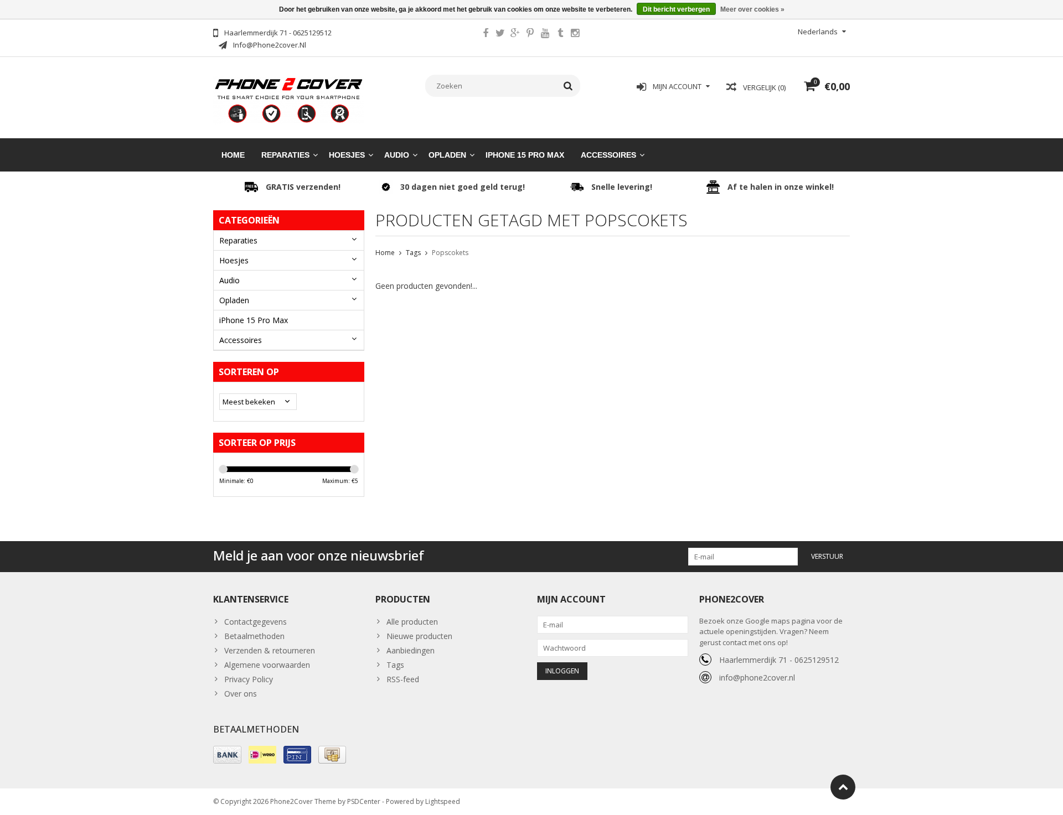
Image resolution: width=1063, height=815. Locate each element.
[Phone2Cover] (288, 99)
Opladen (447, 154)
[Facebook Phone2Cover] (485, 34)
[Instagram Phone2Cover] (575, 34)
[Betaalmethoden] (227, 755)
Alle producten (412, 621)
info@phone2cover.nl (757, 677)
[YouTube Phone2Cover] (545, 34)
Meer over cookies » (752, 9)
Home (233, 154)
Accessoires (608, 154)
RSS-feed (402, 679)
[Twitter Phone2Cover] (500, 34)
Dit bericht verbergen (676, 9)
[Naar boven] (842, 787)
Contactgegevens (255, 621)
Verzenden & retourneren (269, 650)
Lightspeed (442, 801)
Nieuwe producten (419, 636)
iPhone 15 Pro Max (525, 154)
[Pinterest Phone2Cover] (530, 34)
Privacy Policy (248, 679)
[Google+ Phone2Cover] (515, 34)
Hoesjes (347, 154)
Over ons (240, 693)
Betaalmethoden (254, 636)
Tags (413, 252)
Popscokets (450, 252)
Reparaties (285, 154)
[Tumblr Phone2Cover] (560, 34)
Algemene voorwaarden (267, 665)
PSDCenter (363, 801)
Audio (396, 154)
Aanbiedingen (410, 650)
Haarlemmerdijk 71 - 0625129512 (779, 660)
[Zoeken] (568, 86)
